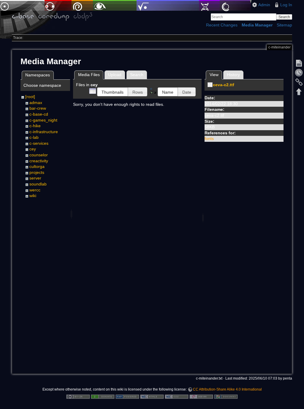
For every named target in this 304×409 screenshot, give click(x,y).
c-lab (34, 137)
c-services (38, 143)
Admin (264, 4)
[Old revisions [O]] (299, 72)
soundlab (38, 184)
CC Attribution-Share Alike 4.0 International (227, 389)
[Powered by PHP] (127, 396)
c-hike (35, 125)
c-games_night (43, 120)
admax (35, 102)
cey (32, 149)
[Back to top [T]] (299, 91)
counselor (38, 154)
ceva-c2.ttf (223, 84)
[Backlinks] (299, 82)
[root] (30, 96)
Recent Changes (222, 25)
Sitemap (284, 25)
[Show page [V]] (299, 63)
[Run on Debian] (201, 396)
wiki (32, 195)
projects (36, 172)
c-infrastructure (43, 131)
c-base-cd (38, 114)
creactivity (38, 160)
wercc (34, 190)
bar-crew (37, 108)
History (233, 74)
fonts (209, 138)
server (35, 178)
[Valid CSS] (177, 396)
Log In (286, 4)
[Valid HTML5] (152, 396)
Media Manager (257, 25)
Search (284, 17)
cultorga (37, 166)
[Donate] (103, 396)
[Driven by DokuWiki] (226, 396)
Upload (114, 74)
